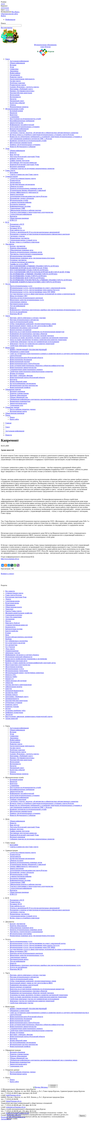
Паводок (8, 689)
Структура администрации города (23, 178)
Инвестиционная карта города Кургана (25, 363)
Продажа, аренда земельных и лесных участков (28, 318)
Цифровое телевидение (14, 712)
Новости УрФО (11, 677)
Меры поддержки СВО (18, 296)
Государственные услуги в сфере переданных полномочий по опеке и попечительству (42, 294)
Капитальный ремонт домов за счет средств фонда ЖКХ (31, 326)
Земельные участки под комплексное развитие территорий (32, 344)
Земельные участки (12, 653)
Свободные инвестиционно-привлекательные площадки (31, 371)
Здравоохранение (12, 651)
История (13, 65)
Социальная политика (13, 615)
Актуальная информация (19, 61)
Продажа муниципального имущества (24, 320)
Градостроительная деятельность (22, 79)
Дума (7, 148)
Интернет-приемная (17, 166)
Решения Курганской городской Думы (24, 164)
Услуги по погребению (18, 312)
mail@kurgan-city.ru (13, 1095)
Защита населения (17, 194)
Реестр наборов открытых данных (23, 409)
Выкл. (17, 12)
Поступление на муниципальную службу (25, 119)
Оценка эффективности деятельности (24, 192)
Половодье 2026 (11, 693)
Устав (12, 67)
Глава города (10, 170)
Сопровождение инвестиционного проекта (26, 369)
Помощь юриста (11, 695)
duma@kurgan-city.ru (13, 1101)
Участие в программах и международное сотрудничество (31, 212)
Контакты (13, 216)
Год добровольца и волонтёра (16, 641)
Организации (15, 75)
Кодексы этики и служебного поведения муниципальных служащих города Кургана (42, 135)
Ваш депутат (14, 154)
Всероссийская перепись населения (18, 637)
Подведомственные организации (22, 184)
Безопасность (10, 627)
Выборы (8, 639)
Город (7, 59)
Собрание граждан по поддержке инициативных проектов (32, 168)
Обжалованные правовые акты (21, 250)
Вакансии (13, 113)
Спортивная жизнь (12, 601)
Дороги (8, 599)
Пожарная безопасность (14, 691)
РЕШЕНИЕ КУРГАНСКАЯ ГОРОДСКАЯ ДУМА (29, 268)
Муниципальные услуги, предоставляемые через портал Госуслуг (35, 290)
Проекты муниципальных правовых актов (26, 188)
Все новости (10, 591)
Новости (13, 152)
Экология (9, 714)
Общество (9, 683)
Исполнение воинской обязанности (18, 657)
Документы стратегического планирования (26, 254)
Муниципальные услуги (14, 669)
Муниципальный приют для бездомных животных (24, 673)
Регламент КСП (16, 228)
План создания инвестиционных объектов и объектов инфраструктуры (37, 365)
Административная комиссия (16, 625)
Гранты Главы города (13, 611)
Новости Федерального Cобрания (22, 147)
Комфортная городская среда (16, 661)
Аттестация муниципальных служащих (25, 127)
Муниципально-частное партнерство (24, 385)
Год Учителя (10, 647)
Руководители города (18, 85)
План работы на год (17, 230)
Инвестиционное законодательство (23, 367)
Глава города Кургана (13, 595)
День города (10, 649)
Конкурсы (13, 115)
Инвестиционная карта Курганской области (26, 357)
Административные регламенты (22, 262)
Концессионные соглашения (20, 330)
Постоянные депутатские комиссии (23, 162)
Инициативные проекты (19, 107)
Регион (8, 708)
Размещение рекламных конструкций (24, 328)
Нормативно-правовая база (20, 401)
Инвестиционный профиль (20, 387)
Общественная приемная (19, 218)
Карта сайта (14, 419)
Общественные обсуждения (15, 681)
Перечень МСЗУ (16, 314)
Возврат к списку (7, 574)
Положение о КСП (17, 224)
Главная (8, 423)
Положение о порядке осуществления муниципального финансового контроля (40, 234)
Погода (8, 621)
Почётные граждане (17, 83)
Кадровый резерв (16, 111)
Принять (82, 1116)
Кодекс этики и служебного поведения (24, 242)
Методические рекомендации (21, 143)
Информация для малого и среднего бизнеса (22, 655)
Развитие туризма (12, 706)
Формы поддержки (17, 373)
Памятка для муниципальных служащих (25, 145)
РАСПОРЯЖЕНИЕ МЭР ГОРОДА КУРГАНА (27, 278)
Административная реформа (20, 202)
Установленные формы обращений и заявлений (28, 190)
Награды (13, 99)
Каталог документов (17, 246)
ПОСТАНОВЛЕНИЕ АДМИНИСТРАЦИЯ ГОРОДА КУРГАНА (34, 266)
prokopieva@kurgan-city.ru (15, 1107)
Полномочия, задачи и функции (22, 198)
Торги (7, 316)
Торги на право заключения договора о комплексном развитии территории (38, 340)
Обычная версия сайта (9, 14)
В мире (8, 633)
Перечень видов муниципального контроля (26, 298)
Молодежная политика (14, 667)
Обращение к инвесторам (19, 352)
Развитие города (16, 77)
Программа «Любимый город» (21, 89)
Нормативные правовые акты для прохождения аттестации (32, 258)
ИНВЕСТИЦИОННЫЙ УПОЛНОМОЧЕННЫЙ (28, 350)
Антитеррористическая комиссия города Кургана (28, 196)
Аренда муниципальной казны (21, 322)
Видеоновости (15, 97)
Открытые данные (12, 407)
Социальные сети (16, 405)
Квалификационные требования (22, 121)
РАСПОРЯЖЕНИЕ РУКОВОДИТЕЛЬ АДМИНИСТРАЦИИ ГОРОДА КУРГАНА (41, 280)
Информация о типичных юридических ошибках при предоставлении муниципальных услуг (45, 310)
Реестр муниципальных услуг (21, 286)
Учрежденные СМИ (17, 208)
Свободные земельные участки (21, 346)
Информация (10, 19)
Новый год (9, 679)
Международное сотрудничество (17, 665)
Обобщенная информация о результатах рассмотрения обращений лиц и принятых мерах (43, 399)
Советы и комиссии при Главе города (24, 174)
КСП (7, 222)
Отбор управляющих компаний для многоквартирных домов (33, 324)
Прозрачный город (17, 101)
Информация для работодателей (22, 125)
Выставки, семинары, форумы (21, 375)
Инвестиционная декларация (21, 359)
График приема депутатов (19, 160)
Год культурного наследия (15, 643)
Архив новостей (11, 718)
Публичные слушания (13, 702)
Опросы (13, 105)
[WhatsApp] (15, 565)
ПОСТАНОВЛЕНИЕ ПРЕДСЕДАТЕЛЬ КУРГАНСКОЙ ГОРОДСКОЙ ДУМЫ (40, 272)
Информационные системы (20, 206)
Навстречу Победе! (12, 623)
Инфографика (15, 73)
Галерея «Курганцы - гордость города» (24, 87)
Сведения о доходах (17, 236)
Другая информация (17, 306)
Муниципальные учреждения (16, 671)
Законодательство (16, 123)
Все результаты (6, 28)
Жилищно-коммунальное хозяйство (18, 613)
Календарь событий (17, 103)
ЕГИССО (13, 220)
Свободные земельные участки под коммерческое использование (34, 342)
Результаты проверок (18, 204)
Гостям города (15, 81)
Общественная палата (13, 607)
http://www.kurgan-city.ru (10, 559)
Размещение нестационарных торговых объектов (28, 334)
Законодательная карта (18, 403)
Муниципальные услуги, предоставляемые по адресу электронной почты (38, 288)
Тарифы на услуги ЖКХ (19, 264)
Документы (9, 244)
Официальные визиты (13, 687)
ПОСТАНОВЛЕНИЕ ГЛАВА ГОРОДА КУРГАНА (29, 270)
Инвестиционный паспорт (20, 361)
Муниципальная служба (14, 109)
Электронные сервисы (18, 302)
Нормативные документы (19, 238)
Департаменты (15, 182)
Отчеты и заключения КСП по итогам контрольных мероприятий (35, 232)
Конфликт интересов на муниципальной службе (28, 141)
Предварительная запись (19, 304)
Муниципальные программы (21, 256)
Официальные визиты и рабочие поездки (25, 210)
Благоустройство (11, 631)
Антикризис (10, 619)
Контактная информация (19, 129)
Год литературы (11, 645)
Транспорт (9, 609)
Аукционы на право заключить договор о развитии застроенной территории (39, 338)
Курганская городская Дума (15, 597)
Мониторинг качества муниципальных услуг (27, 300)
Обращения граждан (13, 389)
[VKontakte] (2, 565)
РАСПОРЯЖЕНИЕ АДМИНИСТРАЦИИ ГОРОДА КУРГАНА (33, 274)
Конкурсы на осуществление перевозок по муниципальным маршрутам (37, 332)
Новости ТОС (10, 675)
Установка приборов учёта (15, 710)
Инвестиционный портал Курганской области (27, 377)
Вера (7, 635)
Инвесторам (10, 348)
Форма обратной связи (18, 381)
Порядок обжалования (18, 248)
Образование (10, 605)
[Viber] (18, 565)
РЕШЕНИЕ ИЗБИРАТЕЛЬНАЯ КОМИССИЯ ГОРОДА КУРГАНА (35, 282)
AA (2, 8)
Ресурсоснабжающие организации (23, 383)
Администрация (11, 176)
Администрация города (14, 593)
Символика (14, 69)
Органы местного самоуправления (18, 685)
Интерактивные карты (18, 411)
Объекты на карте (16, 186)
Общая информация (17, 63)
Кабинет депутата (16, 158)
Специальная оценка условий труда (23, 240)
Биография (14, 172)
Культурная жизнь (12, 603)
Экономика (14, 71)
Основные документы (18, 260)
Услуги (8, 284)
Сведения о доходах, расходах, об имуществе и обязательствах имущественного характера (44, 133)
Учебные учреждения (18, 131)
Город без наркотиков (13, 617)
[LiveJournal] (12, 565)
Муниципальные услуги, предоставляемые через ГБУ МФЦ (32, 292)
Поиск (7, 415)
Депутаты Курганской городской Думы (25, 156)
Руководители (15, 180)
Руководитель (15, 226)
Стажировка (14, 117)
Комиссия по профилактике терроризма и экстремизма (26, 659)
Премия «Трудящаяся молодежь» (22, 91)
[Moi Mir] (8, 565)
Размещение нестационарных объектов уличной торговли (32, 336)
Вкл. (13, 12)
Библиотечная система (13, 629)
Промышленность (12, 698)
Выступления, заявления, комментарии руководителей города (28, 716)
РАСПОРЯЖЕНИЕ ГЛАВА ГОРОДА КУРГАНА (28, 276)
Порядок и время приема (19, 393)
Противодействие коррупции (21, 93)
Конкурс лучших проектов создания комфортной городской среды (30, 663)
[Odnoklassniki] (5, 565)
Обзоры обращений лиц (19, 397)
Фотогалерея (14, 95)
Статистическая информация (21, 214)
